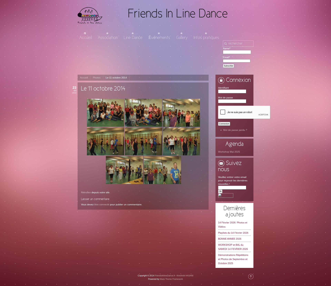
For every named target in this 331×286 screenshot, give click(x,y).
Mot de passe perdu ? (235, 130)
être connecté (101, 204)
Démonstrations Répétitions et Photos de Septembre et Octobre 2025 (233, 259)
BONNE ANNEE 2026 (229, 238)
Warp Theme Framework (171, 279)
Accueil (84, 77)
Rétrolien (86, 192)
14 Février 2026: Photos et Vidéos (232, 224)
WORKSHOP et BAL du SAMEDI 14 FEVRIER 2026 (233, 246)
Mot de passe (225, 97)
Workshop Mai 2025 (229, 151)
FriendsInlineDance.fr (165, 275)
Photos (97, 77)
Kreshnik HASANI (185, 275)
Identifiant (223, 87)
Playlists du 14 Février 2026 (233, 232)
